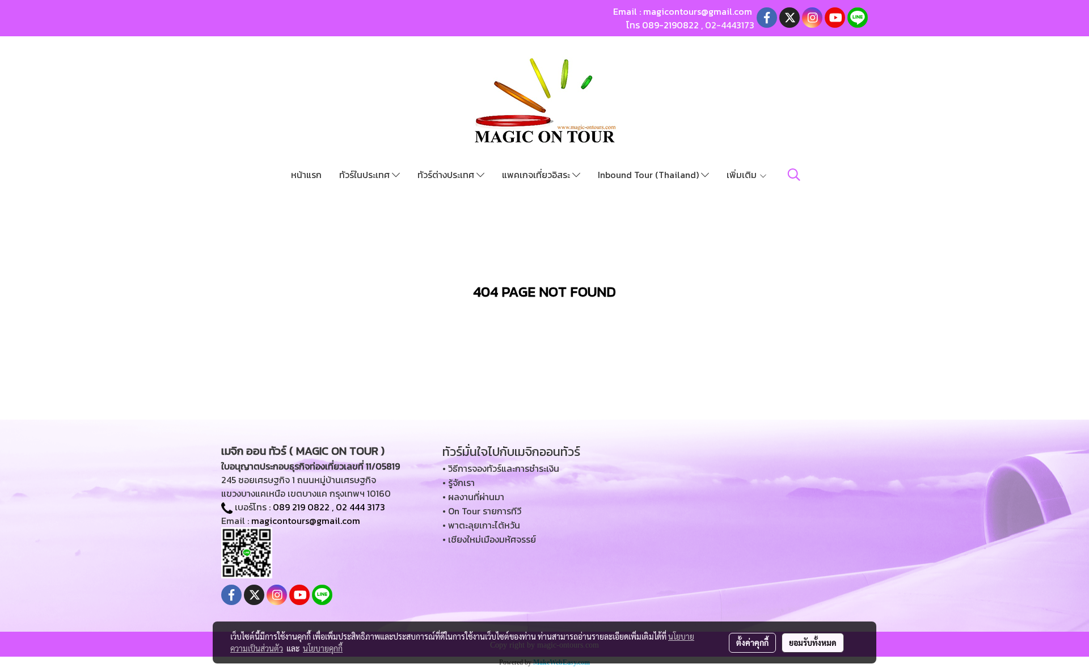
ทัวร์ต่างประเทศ (446, 174)
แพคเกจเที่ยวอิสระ (537, 174)
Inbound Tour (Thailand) (649, 174)
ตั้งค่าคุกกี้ (752, 642)
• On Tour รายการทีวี (481, 511)
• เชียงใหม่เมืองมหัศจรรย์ (489, 539)
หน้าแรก (306, 174)
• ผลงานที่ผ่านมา (473, 497)
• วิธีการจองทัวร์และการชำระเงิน (500, 468)
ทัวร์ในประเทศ (365, 174)
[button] (794, 174)
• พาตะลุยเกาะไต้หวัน (481, 525)
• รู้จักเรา (458, 482)
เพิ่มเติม (743, 174)
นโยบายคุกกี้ (323, 648)
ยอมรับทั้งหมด (813, 642)
